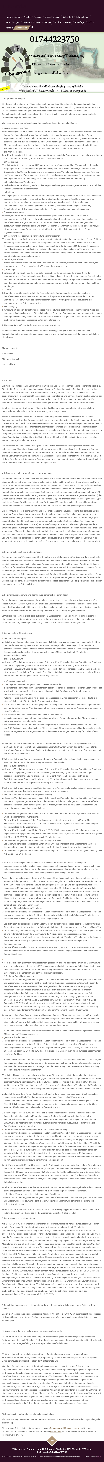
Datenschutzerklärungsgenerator (64, 1428)
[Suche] (32, 27)
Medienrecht (55, 1431)
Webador (99, 1456)
